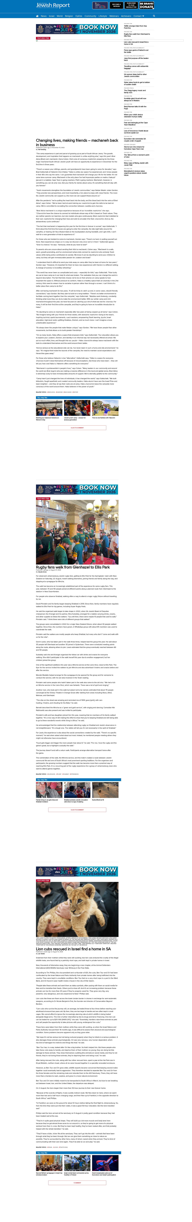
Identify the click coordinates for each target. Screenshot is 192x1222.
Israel (51, 16)
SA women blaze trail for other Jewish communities (135, 75)
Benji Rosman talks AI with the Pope (135, 108)
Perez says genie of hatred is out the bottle (136, 51)
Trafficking (64, 1147)
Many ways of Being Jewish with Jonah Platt (136, 164)
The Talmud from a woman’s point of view (136, 156)
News (44, 16)
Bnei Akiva (51, 392)
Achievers (126, 16)
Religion (69, 16)
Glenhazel (51, 774)
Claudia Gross (42, 572)
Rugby (59, 774)
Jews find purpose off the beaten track (136, 59)
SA (133, 88)
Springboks (75, 774)
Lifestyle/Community (138, 48)
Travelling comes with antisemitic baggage (136, 67)
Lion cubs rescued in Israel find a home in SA (136, 43)
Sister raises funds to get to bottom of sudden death (137, 83)
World (60, 16)
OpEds (78, 16)
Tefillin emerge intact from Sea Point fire (135, 27)
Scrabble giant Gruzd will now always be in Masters (135, 99)
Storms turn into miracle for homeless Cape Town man (134, 148)
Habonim (60, 392)
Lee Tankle (41, 954)
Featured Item (128, 23)
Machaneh (68, 392)
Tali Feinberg (42, 149)
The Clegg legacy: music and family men (135, 91)
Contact (138, 16)
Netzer (75, 392)
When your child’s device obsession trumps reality (133, 116)
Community (90, 16)
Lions (56, 1147)
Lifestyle (103, 16)
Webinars (114, 16)
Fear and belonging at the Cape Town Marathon (136, 124)
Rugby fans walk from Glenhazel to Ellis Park (137, 35)
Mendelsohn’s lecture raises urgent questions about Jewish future (135, 173)
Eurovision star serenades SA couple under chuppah (135, 140)
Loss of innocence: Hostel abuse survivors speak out (136, 132)
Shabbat (66, 774)
